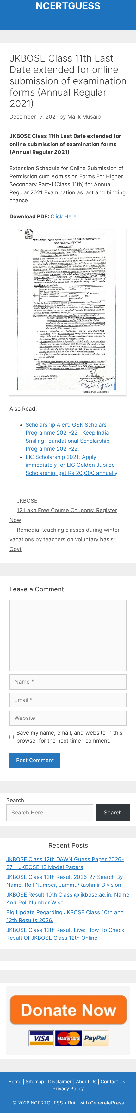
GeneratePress (107, 1103)
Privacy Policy (68, 1089)
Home (15, 1082)
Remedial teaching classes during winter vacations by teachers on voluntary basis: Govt (64, 539)
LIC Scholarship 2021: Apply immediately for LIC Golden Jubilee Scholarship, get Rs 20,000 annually (71, 465)
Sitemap (35, 1082)
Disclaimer (60, 1082)
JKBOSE (27, 501)
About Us (86, 1082)
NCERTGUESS (68, 5)
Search (15, 800)
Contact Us (113, 1082)
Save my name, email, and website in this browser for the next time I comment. (69, 737)
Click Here (64, 216)
